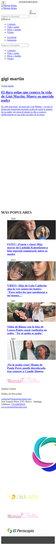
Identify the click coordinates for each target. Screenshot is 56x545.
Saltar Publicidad (28, 2)
